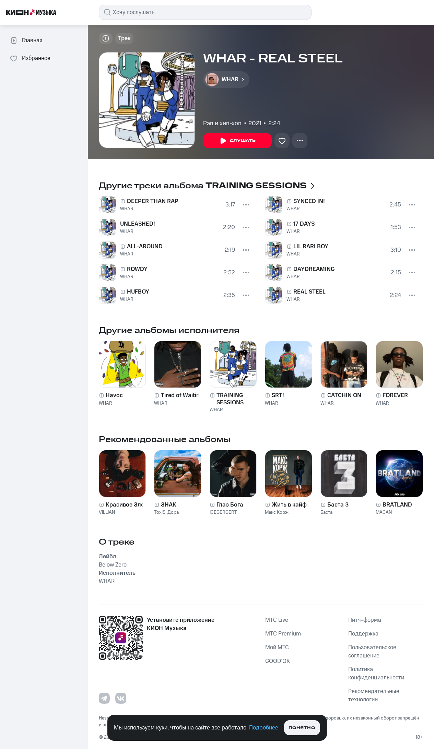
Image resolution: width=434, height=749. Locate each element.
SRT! (278, 395)
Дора (173, 512)
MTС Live (276, 620)
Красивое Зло (125, 504)
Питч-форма (364, 620)
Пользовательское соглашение (372, 651)
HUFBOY (138, 292)
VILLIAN (107, 512)
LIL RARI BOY (310, 246)
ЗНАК (168, 504)
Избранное (36, 58)
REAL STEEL (309, 292)
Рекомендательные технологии (373, 695)
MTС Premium (283, 634)
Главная (32, 40)
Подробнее (263, 728)
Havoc (114, 395)
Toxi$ (159, 512)
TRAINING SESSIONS (230, 399)
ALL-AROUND (145, 246)
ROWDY (137, 269)
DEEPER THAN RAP (152, 201)
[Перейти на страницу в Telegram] (104, 698)
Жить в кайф (289, 504)
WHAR (126, 208)
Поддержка (363, 634)
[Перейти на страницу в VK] (120, 698)
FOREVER (395, 395)
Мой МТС (277, 647)
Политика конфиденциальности (376, 673)
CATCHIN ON (344, 395)
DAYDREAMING (314, 269)
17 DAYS (304, 224)
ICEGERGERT (223, 512)
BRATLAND (397, 504)
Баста (326, 512)
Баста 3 (338, 504)
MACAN (384, 512)
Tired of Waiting (182, 395)
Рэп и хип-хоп (222, 123)
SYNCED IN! (309, 201)
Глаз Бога (229, 504)
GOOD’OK (277, 661)
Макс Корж (277, 512)
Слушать (243, 141)
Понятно (302, 728)
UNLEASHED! (137, 224)
